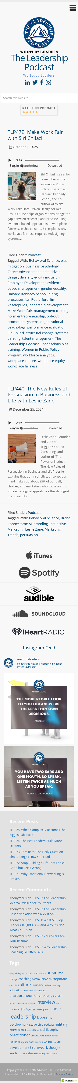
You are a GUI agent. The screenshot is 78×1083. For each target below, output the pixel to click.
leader (55, 1008)
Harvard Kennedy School (27, 294)
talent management (37, 338)
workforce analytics (38, 355)
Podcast (34, 255)
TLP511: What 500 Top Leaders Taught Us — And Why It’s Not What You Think (36, 925)
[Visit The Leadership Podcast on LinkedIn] (27, 83)
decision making (52, 985)
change (13, 979)
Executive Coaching (43, 996)
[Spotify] (39, 572)
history (13, 1002)
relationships (51, 1035)
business (55, 972)
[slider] (30, 165)
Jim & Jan (26, 1009)
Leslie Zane (34, 529)
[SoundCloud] (39, 613)
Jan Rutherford (36, 299)
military (61, 1024)
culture (24, 984)
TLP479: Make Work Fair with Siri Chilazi (35, 135)
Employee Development (27, 282)
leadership (22, 1016)
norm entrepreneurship (26, 316)
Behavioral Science (44, 260)
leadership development (48, 305)
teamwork (39, 1047)
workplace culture (22, 360)
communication (42, 979)
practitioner (19, 1035)
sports (38, 1041)
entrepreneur (21, 995)
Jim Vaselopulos (41, 1009)
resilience (14, 1041)
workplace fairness (22, 366)
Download (55, 165)
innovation (30, 1002)
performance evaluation (46, 327)
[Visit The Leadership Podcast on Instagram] (48, 83)
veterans (32, 1053)
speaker (27, 1041)
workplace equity (51, 360)
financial (57, 996)
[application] (39, 159)
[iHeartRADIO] (39, 631)
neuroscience (16, 1029)
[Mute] (21, 165)
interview (45, 1002)
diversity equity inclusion (40, 277)
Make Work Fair (20, 310)
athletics (41, 973)
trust (22, 1053)
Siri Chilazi (16, 333)
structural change (40, 333)
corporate (59, 978)
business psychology (42, 266)
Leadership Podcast (41, 1024)
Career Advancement (24, 271)
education (15, 990)
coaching (24, 979)
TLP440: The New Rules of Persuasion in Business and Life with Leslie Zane (39, 394)
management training (51, 310)
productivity (37, 1035)
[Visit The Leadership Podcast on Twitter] (35, 83)
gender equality (53, 288)
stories (47, 1041)
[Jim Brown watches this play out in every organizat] (39, 708)
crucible (13, 985)
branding (41, 523)
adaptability (15, 973)
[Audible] (39, 593)
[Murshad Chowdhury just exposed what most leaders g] (39, 781)
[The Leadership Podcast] (39, 51)
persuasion (29, 534)
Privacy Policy (64, 1074)
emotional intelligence (34, 990)
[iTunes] (39, 555)
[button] (39, 7)
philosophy (50, 1029)
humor (20, 1003)
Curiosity (37, 985)
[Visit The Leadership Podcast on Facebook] (42, 83)
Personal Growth (33, 1029)
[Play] (10, 160)
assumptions (28, 973)
